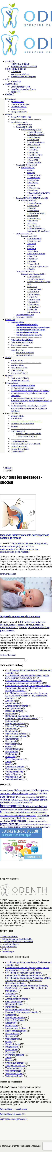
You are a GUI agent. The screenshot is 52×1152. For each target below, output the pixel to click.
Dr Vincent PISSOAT (33, 299)
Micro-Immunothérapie (16, 736)
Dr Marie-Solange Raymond (36, 254)
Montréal (45, 810)
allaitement (25, 549)
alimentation (5, 790)
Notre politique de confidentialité (13, 1109)
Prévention (10, 756)
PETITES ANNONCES (18, 431)
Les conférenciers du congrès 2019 (33, 274)
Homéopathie (11, 731)
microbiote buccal (34, 810)
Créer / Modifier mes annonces (26, 436)
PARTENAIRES (11, 84)
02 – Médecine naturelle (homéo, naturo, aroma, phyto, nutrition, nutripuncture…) (27, 676)
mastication (21, 809)
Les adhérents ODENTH (19, 107)
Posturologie (11, 754)
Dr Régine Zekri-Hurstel (35, 132)
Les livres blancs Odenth (19, 446)
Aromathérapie (12, 703)
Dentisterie (10, 713)
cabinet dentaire (19, 793)
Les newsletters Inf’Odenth (20, 381)
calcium (23, 627)
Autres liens (15, 92)
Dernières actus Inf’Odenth (20, 378)
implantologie (11, 810)
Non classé (10, 741)
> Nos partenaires (8, 946)
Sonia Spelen (31, 261)
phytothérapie (9, 824)
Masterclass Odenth (17, 350)
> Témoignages (7, 951)
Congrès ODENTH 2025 (24, 125)
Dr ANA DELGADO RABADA (35, 279)
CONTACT (9, 94)
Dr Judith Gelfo (32, 310)
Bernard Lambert (32, 216)
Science (9, 764)
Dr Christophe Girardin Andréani (37, 266)
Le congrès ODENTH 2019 (24, 272)
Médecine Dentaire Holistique (34, 812)
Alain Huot (30, 246)
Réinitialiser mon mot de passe (23, 76)
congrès (33, 793)
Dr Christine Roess (33, 304)
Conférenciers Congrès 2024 (31, 130)
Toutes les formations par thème (22, 342)
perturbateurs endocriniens (37, 821)
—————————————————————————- (26, 119)
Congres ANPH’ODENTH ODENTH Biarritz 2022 (32, 198)
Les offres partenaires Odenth (23, 89)
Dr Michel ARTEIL (32, 160)
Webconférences (13, 774)
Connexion (14, 426)
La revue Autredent (17, 451)
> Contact (4, 949)
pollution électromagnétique (30, 824)
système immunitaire (23, 827)
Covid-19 (14, 797)
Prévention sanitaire (14, 759)
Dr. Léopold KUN (32, 297)
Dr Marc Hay (31, 269)
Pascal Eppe (31, 173)
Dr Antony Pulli (32, 256)
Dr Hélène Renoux (33, 206)
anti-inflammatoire (19, 790)
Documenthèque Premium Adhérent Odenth (25, 444)
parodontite (39, 818)
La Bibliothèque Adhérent (19, 441)
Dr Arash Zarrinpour (33, 226)
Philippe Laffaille (32, 251)
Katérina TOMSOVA (33, 145)
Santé (8, 761)
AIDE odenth (16, 81)
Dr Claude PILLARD (33, 147)
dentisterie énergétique (19, 800)
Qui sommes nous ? (17, 102)
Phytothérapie (11, 751)
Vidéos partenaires (14, 771)
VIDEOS (8, 358)
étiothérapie (44, 827)
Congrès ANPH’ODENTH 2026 (21, 117)
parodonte (30, 818)
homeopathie (11, 806)
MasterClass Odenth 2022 (25, 355)
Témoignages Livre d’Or (19, 112)
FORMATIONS (10, 320)
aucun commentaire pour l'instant (19, 550)
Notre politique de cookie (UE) (12, 1114)
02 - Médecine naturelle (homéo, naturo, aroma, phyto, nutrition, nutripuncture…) (24, 546)
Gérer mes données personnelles (13, 1119)
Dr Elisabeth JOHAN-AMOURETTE (38, 193)
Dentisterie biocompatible (17, 716)
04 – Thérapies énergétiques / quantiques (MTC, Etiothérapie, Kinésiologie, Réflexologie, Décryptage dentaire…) (28, 688)
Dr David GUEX (32, 287)
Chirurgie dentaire (13, 708)
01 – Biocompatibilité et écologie (22, 388)
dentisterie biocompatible (27, 797)
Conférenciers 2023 (28, 168)
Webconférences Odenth (19, 368)
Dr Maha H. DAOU (33, 183)
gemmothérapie (16, 802)
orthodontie (20, 818)
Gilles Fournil (31, 244)
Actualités (10, 701)
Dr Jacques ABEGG (33, 277)
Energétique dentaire (15, 723)
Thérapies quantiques (15, 769)
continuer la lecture (8, 574)
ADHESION (10, 61)
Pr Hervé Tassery (32, 190)
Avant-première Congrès (19, 373)
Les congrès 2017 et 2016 (24, 317)
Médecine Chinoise (13, 812)
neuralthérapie (30, 816)
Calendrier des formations (20, 345)
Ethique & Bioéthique (15, 726)
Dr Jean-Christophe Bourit (36, 142)
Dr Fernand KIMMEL (33, 294)
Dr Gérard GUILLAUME (34, 289)
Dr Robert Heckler (33, 292)
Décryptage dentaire (38, 800)
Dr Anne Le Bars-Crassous (35, 135)
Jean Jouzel (31, 185)
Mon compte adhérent (20, 74)
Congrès (8, 114)
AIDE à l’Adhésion (16, 419)
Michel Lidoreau (32, 221)
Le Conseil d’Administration (20, 104)
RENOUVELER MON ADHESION (24, 66)
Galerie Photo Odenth (18, 109)
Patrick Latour (31, 223)
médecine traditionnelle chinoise (12, 816)
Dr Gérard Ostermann (34, 175)
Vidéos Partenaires (17, 370)
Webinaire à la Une (17, 360)
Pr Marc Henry (31, 208)
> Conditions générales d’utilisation (16, 941)
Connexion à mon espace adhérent (22, 424)
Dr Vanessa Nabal (33, 264)
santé (43, 824)
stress (10, 827)
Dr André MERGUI (33, 150)
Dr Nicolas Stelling (33, 302)
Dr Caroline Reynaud (34, 241)
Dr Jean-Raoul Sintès (34, 195)
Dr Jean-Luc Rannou (33, 307)
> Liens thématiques (9, 944)
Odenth (8, 746)
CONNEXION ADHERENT (15, 69)
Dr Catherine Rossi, (33, 188)
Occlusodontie (12, 744)
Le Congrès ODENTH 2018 (25, 315)
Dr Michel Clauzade (33, 137)
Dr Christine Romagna (34, 203)
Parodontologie (12, 749)
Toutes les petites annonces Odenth (28, 434)
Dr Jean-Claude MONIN (35, 155)
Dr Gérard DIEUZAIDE (34, 163)
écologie (36, 827)
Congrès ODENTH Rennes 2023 (26, 165)
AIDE (7, 79)
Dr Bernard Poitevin (33, 218)
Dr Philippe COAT (32, 152)
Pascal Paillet (31, 249)
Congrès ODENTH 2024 (24, 127)
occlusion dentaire (7, 818)
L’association (10, 99)
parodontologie (18, 820)
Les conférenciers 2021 (29, 236)
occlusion (43, 815)
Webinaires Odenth (17, 365)
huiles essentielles (35, 806)
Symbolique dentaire (15, 766)
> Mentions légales (9, 936)
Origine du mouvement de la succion (20, 616)
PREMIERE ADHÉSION (20, 64)
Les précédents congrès (19, 122)
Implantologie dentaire (15, 733)
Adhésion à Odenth (17, 416)
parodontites (5, 821)
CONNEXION (16, 71)
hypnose (3, 810)
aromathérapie (36, 790)
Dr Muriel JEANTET (33, 157)
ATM (47, 790)
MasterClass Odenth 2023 (25, 353)
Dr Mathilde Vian (32, 259)
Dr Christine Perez (33, 180)
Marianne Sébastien (33, 312)
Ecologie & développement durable (21, 718)
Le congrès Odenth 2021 (24, 234)
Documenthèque (11, 383)
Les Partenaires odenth (20, 87)
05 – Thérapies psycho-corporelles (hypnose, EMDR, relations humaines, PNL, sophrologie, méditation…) (26, 696)
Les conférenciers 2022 (29, 201)
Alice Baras (30, 170)
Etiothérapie (11, 728)
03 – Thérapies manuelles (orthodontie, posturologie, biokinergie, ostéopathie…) (24, 681)
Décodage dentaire (14, 711)
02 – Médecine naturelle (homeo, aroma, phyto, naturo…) (30, 391)
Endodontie (10, 721)
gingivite (26, 802)
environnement (4, 802)
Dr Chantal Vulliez (33, 140)
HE (31, 802)
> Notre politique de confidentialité (16, 939)
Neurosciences (12, 739)
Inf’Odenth (9, 375)
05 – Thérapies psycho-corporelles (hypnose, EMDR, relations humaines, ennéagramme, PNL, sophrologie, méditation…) (29, 408)
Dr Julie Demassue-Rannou (36, 213)
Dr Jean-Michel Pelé (33, 178)
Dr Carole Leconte (33, 211)
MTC (2, 812)
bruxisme (5, 793)
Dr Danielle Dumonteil (34, 239)
